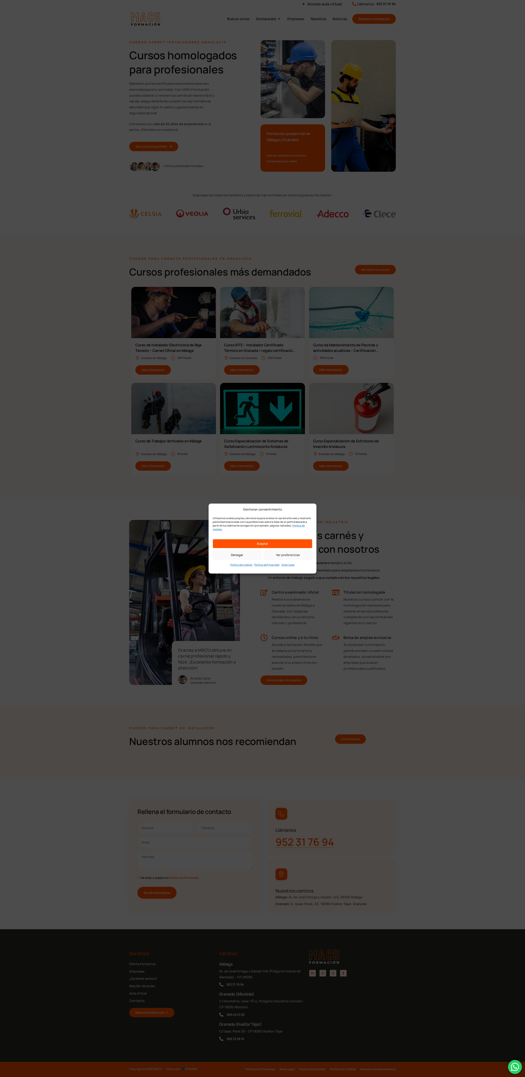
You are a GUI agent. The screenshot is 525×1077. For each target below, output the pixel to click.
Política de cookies (241, 565)
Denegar (237, 555)
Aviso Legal (288, 565)
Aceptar (262, 543)
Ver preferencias (288, 555)
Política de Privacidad (266, 565)
